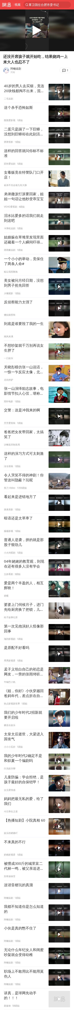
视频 (17, 4)
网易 (6, 4)
